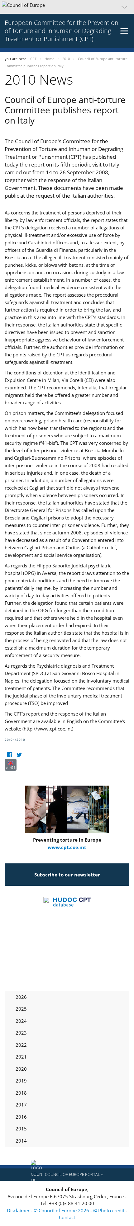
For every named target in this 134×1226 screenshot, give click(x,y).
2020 (21, 1069)
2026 (21, 997)
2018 (21, 1093)
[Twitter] (19, 755)
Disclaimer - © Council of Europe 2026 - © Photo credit (66, 1210)
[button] (67, 7)
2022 (21, 1045)
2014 (21, 1141)
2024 (21, 1021)
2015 (21, 1128)
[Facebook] (9, 755)
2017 (21, 1105)
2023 (21, 1033)
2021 (21, 1057)
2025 (21, 1009)
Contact (67, 1217)
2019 (21, 1081)
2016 (21, 1117)
